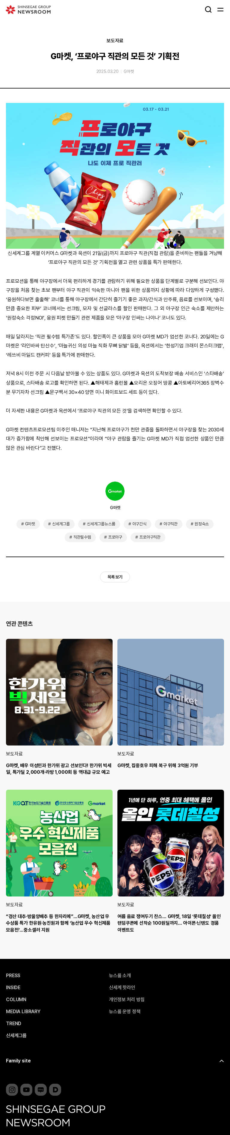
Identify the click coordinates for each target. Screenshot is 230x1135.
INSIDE (13, 987)
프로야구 (115, 537)
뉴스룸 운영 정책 (124, 1011)
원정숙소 (202, 523)
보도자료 (115, 40)
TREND (13, 1023)
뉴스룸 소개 (120, 975)
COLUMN (16, 999)
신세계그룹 (61, 523)
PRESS (13, 975)
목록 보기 (115, 577)
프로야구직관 (150, 537)
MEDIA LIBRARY (23, 1011)
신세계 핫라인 (122, 987)
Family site (18, 1061)
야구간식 (139, 523)
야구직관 (171, 523)
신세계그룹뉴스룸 (101, 523)
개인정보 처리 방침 (126, 999)
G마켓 (129, 71)
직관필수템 (82, 537)
